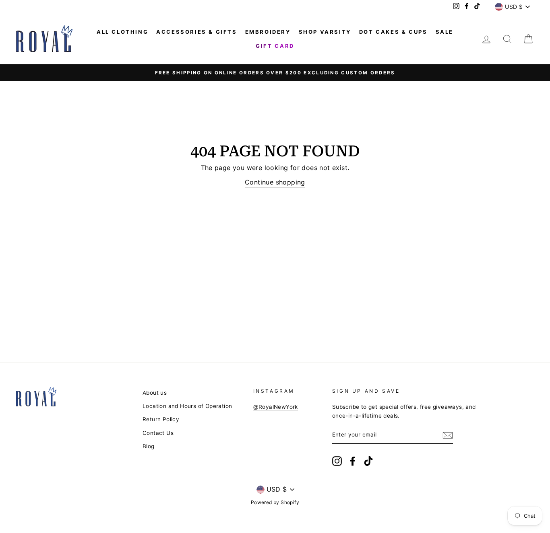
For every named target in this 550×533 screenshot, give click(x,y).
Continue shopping (275, 182)
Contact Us (158, 433)
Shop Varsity (325, 32)
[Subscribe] (447, 435)
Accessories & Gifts (196, 32)
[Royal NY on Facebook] (353, 461)
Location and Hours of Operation (187, 406)
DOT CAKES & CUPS (393, 32)
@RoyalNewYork (275, 407)
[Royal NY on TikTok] (368, 461)
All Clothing (122, 32)
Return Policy (161, 419)
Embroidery (268, 32)
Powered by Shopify (275, 502)
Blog (149, 446)
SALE (444, 32)
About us (155, 393)
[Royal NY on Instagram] (337, 461)
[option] (275, 72)
